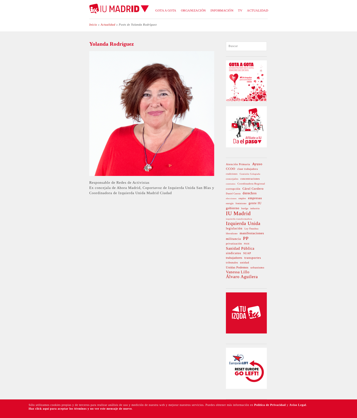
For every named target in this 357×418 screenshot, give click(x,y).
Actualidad (257, 10)
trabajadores (234, 257)
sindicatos (233, 253)
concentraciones (250, 178)
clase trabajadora (247, 169)
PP (246, 238)
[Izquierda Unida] (246, 332)
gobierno (232, 208)
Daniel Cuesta (233, 193)
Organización (193, 10)
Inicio (93, 24)
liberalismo (232, 233)
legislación (234, 228)
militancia (233, 239)
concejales (232, 178)
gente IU (255, 203)
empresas (255, 198)
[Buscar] (260, 46)
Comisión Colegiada (250, 174)
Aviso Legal (297, 405)
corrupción (233, 188)
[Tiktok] (5, 67)
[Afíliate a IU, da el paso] (246, 146)
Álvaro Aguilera (242, 276)
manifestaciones (252, 233)
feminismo (241, 203)
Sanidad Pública (240, 248)
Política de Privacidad (270, 405)
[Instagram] (5, 59)
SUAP (247, 253)
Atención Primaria (238, 164)
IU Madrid (238, 213)
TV (240, 10)
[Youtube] (5, 74)
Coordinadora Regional (251, 183)
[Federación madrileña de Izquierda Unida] (119, 12)
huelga (244, 208)
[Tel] (5, 95)
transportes (252, 258)
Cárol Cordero (253, 188)
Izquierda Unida (243, 223)
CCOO (230, 169)
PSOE (247, 244)
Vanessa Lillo (238, 272)
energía (230, 203)
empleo (242, 198)
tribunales (232, 262)
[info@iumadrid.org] (5, 102)
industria (255, 208)
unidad (244, 262)
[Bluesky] (5, 45)
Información (222, 10)
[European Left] (246, 388)
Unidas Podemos (237, 267)
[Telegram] (5, 88)
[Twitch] (5, 81)
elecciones (231, 198)
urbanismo (257, 267)
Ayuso (257, 164)
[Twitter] (5, 38)
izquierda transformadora (239, 219)
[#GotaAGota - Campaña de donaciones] (246, 100)
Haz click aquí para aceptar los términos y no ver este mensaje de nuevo (80, 408)
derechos (250, 193)
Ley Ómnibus (252, 228)
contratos (230, 184)
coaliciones (232, 174)
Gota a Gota (165, 10)
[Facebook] (5, 52)
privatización (234, 243)
